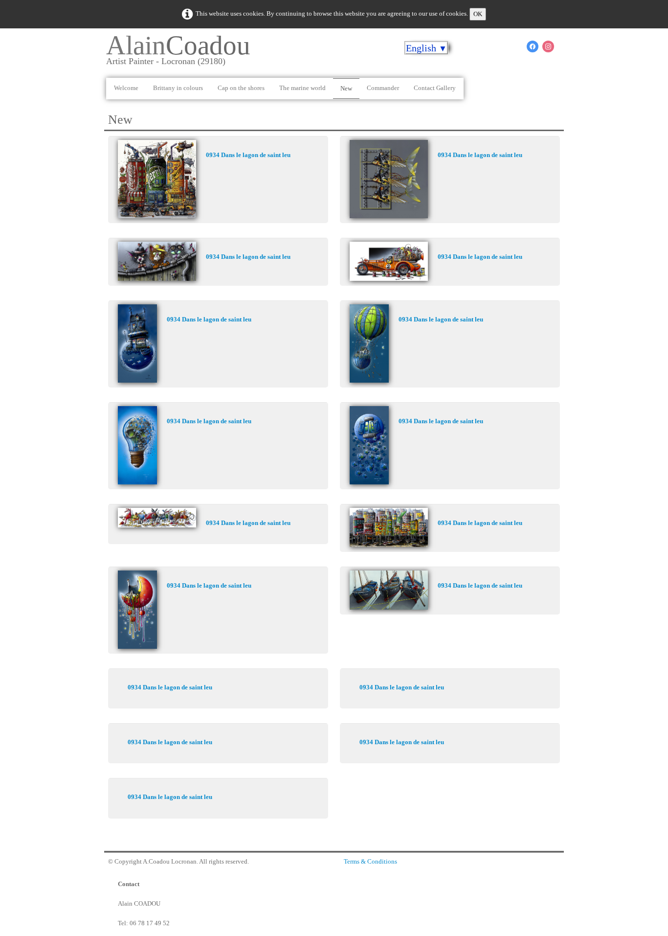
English (426, 48)
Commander (383, 87)
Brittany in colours (178, 87)
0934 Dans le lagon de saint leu (248, 155)
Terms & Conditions (370, 861)
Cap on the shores (241, 87)
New (346, 88)
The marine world (302, 87)
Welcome (126, 87)
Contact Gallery (435, 87)
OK (477, 14)
